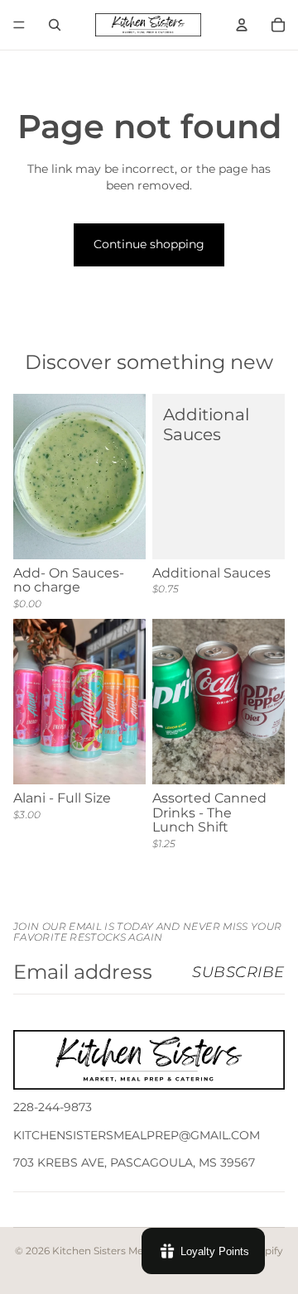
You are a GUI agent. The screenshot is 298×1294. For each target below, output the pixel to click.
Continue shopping (149, 244)
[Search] (54, 25)
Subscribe (238, 972)
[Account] (241, 25)
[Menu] (19, 25)
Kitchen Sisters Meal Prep (115, 1250)
